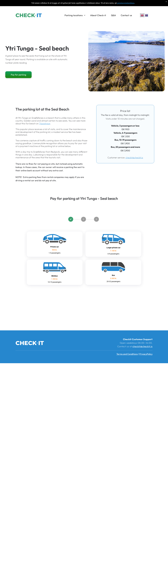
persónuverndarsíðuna (125, 3)
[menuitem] (75, 15)
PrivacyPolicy (146, 354)
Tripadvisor (44, 123)
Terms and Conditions (127, 354)
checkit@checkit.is (134, 157)
